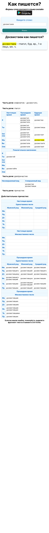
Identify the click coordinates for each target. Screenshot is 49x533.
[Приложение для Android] (24, 14)
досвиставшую (27, 278)
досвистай (11, 157)
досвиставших (12, 301)
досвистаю (38, 120)
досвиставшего (12, 271)
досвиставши (30, 186)
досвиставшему (12, 274)
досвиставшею (27, 283)
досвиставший (12, 267)
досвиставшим (12, 284)
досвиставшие (12, 298)
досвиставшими (13, 313)
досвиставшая (26, 267)
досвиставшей (26, 271)
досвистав (29, 184)
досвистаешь (39, 127)
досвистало (25, 122)
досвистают (39, 147)
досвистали (25, 140)
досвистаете (39, 143)
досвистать (32, 103)
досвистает (39, 135)
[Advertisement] (24, 75)
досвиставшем (12, 288)
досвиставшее (40, 267)
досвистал (24, 118)
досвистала (25, 120)
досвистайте (12, 169)
